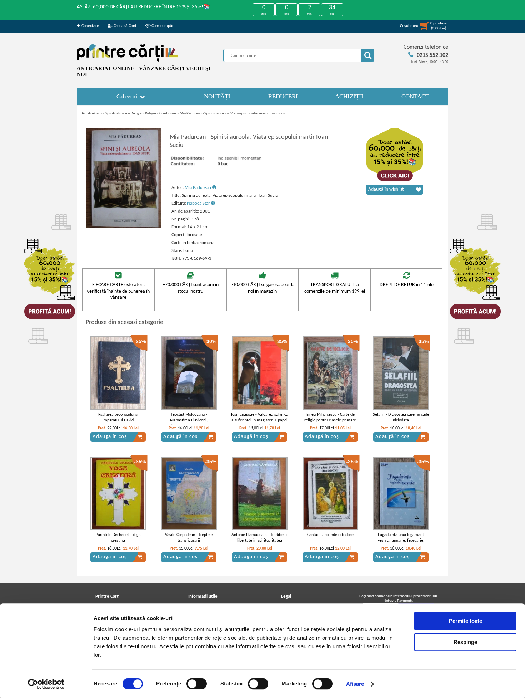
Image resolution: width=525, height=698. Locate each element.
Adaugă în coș (109, 436)
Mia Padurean (198, 187)
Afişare (355, 684)
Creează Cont (124, 26)
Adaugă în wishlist (386, 189)
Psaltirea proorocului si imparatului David (118, 418)
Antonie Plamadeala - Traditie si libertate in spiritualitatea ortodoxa (259, 541)
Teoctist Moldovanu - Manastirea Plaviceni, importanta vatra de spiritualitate (189, 424)
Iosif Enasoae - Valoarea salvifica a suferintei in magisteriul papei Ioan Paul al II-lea (259, 421)
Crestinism (167, 114)
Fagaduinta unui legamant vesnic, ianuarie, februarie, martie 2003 (401, 541)
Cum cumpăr (162, 26)
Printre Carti (92, 114)
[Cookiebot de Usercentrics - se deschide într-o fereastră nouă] (46, 684)
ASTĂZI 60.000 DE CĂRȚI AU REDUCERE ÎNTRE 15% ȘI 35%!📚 (143, 7)
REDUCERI (283, 96)
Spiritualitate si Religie (123, 114)
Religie (150, 114)
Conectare (89, 26)
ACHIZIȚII (349, 96)
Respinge (465, 642)
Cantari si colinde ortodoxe (330, 535)
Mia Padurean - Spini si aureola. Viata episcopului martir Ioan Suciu (233, 114)
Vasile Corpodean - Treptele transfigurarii (189, 538)
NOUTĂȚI (217, 96)
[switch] (196, 683)
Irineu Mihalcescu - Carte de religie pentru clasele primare (330, 418)
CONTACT (415, 96)
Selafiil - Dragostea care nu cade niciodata (401, 418)
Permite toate (465, 621)
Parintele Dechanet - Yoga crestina (118, 538)
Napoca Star (199, 203)
